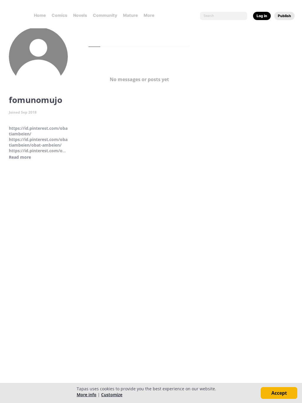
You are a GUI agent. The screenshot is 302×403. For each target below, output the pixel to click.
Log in (262, 16)
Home (40, 15)
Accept (279, 393)
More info (86, 394)
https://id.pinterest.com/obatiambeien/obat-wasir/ (38, 153)
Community (105, 15)
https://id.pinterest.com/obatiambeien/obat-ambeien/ (38, 142)
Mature (130, 15)
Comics (59, 15)
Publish (284, 16)
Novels (80, 15)
